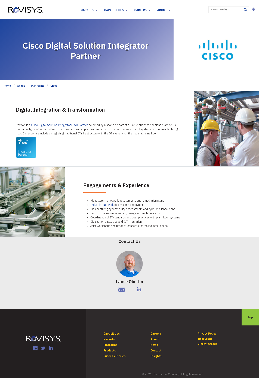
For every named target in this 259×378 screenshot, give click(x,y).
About (162, 10)
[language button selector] (253, 9)
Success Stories (114, 356)
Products (109, 350)
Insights (156, 356)
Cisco (53, 85)
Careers (140, 10)
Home (7, 85)
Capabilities (114, 10)
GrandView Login (207, 343)
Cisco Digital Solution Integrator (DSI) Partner (59, 125)
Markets (87, 10)
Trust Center (205, 338)
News (154, 345)
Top (250, 317)
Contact (155, 350)
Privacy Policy (207, 333)
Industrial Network (102, 204)
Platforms (37, 85)
